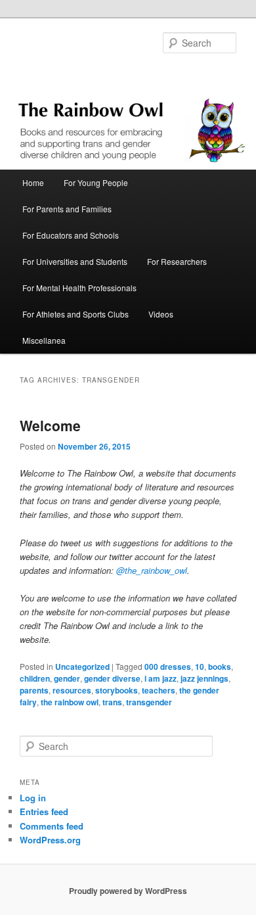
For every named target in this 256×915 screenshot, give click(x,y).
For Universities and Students (74, 261)
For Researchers (177, 261)
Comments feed (51, 826)
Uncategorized (82, 666)
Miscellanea (44, 340)
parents (34, 690)
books (219, 666)
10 (199, 666)
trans (112, 702)
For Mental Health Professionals (79, 287)
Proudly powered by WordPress (128, 891)
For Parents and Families (67, 208)
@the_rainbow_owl (151, 570)
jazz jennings (204, 678)
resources (72, 690)
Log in (33, 797)
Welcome (50, 425)
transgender (149, 702)
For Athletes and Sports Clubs (75, 313)
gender (67, 678)
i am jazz (160, 678)
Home (33, 182)
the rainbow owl (69, 702)
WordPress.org (50, 839)
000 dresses (167, 666)
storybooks (116, 690)
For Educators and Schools (70, 235)
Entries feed (44, 811)
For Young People (96, 182)
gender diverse (112, 678)
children (35, 678)
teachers (158, 690)
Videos (160, 313)
